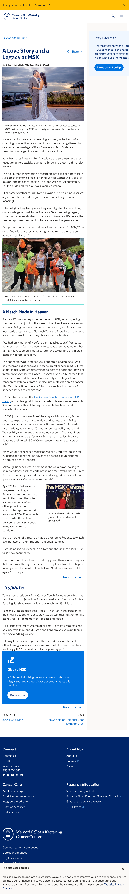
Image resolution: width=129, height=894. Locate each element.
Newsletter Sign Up (109, 67)
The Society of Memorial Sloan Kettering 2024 (65, 721)
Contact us (9, 755)
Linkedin (21, 775)
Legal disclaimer (12, 858)
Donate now (17, 695)
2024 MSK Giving (12, 719)
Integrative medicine (15, 801)
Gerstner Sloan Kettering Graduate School (92, 796)
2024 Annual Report (16, 37)
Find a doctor (11, 812)
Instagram (4, 775)
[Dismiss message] (124, 5)
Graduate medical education (84, 801)
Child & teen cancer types (18, 796)
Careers (71, 761)
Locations (8, 761)
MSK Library (73, 806)
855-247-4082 (41, 5)
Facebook (8, 775)
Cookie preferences (15, 852)
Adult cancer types (14, 791)
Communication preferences (20, 847)
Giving (70, 766)
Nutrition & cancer (14, 806)
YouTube (17, 775)
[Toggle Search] (113, 16)
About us (71, 755)
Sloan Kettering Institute (80, 791)
